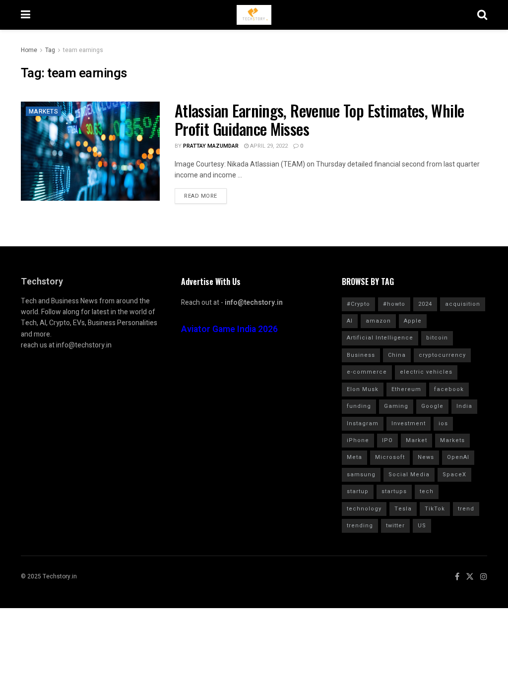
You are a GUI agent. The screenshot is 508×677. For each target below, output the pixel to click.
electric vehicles (426, 372)
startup (358, 491)
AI (350, 321)
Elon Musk (363, 389)
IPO (387, 440)
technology (364, 509)
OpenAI (458, 457)
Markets (43, 111)
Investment (408, 423)
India (464, 406)
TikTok (435, 509)
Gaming (396, 406)
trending (360, 525)
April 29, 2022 (268, 146)
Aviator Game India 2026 (229, 329)
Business (361, 355)
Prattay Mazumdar (211, 146)
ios (443, 423)
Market (416, 440)
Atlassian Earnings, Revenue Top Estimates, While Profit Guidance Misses (319, 119)
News (426, 457)
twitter (395, 525)
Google (432, 406)
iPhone (358, 440)
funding (359, 406)
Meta (354, 457)
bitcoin (437, 338)
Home (29, 50)
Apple (413, 321)
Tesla (403, 509)
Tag (50, 50)
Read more (200, 196)
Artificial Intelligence (380, 338)
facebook (449, 389)
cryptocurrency (442, 355)
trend (466, 509)
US (422, 525)
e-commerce (367, 372)
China (397, 355)
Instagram (363, 423)
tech (427, 491)
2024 (425, 304)
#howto (394, 304)
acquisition (462, 304)
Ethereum (406, 389)
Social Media (409, 474)
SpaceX (454, 474)
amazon (378, 321)
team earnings (83, 50)
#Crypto (358, 304)
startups (394, 491)
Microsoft (390, 457)
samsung (361, 474)
